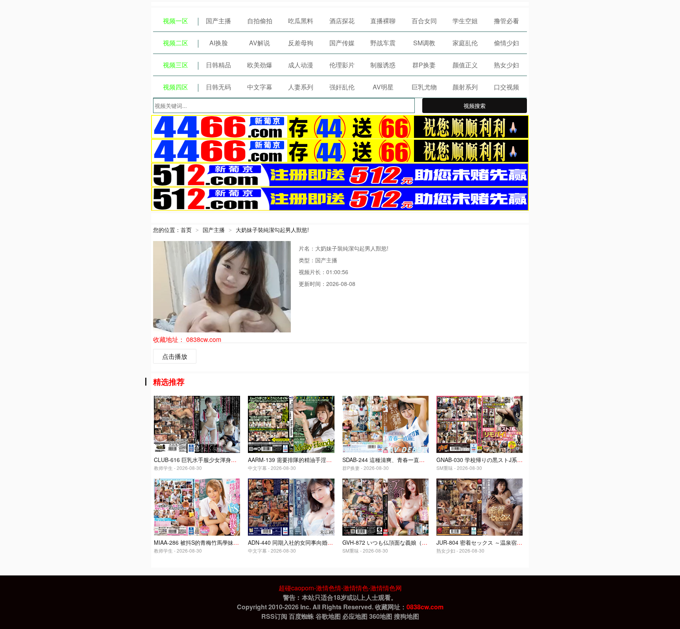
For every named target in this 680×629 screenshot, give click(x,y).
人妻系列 (300, 86)
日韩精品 (218, 64)
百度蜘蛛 (301, 616)
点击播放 (174, 356)
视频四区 (175, 86)
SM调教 (424, 42)
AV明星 (383, 86)
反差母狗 (300, 42)
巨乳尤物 (424, 86)
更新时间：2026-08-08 (327, 284)
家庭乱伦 (465, 42)
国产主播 (218, 20)
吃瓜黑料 (300, 20)
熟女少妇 (506, 64)
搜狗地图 (406, 616)
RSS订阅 (274, 616)
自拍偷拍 (259, 20)
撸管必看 (506, 20)
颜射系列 (465, 86)
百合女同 (424, 20)
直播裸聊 (382, 20)
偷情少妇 (506, 42)
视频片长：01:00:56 (323, 272)
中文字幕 (259, 86)
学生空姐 (465, 20)
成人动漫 (300, 64)
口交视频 (506, 86)
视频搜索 (475, 105)
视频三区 (175, 64)
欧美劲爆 (259, 64)
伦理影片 (342, 64)
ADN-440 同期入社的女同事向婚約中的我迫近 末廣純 (313, 542)
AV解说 (259, 42)
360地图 (380, 616)
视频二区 (175, 42)
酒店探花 (342, 20)
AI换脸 (218, 42)
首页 (186, 230)
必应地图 (355, 616)
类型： (307, 260)
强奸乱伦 (342, 86)
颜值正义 (465, 64)
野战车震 (382, 42)
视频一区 (175, 20)
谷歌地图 (328, 616)
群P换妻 (424, 64)
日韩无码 (218, 86)
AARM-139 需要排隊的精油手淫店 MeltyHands (305, 460)
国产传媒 (342, 42)
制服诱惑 (382, 64)
